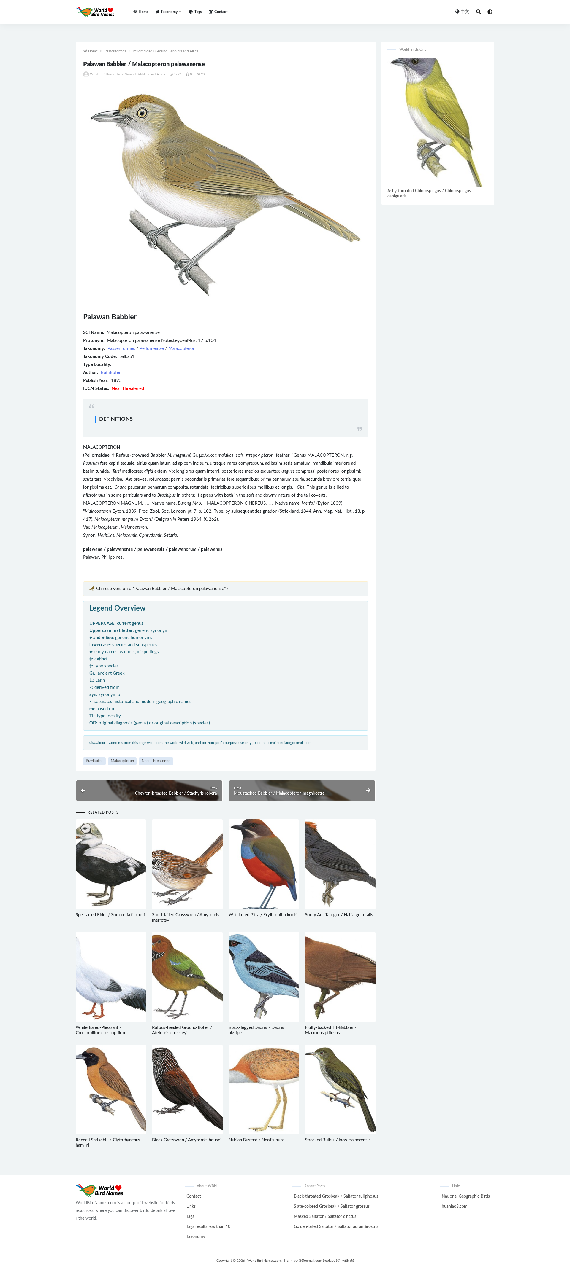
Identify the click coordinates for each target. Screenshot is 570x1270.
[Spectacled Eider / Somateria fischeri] (111, 864)
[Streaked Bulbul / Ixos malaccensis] (340, 1090)
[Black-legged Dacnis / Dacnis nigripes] (264, 977)
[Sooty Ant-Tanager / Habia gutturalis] (340, 864)
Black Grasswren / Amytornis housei (186, 1140)
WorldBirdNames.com (264, 1260)
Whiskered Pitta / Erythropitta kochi (263, 915)
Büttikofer (111, 372)
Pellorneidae (152, 348)
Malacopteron (181, 348)
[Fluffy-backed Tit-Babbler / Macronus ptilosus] (340, 977)
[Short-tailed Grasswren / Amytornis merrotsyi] (187, 864)
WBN (94, 74)
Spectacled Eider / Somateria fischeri (110, 915)
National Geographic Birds (466, 1196)
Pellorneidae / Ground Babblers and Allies (165, 51)
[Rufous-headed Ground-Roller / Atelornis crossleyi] (187, 977)
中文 (465, 12)
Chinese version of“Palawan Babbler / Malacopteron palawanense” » (162, 589)
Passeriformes (115, 51)
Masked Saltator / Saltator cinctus (325, 1217)
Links (191, 1206)
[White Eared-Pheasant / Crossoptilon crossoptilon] (111, 977)
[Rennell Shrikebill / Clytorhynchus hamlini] (111, 1090)
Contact (220, 12)
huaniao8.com (455, 1206)
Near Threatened (156, 761)
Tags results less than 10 (208, 1227)
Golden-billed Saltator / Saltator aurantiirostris (336, 1227)
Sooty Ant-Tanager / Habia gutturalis (339, 915)
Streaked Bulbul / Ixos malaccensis (337, 1140)
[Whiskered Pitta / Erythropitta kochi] (264, 864)
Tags (198, 12)
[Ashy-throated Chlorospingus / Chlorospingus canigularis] (437, 122)
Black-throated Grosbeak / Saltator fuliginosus (336, 1196)
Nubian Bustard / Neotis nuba (256, 1140)
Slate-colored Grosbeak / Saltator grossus (332, 1206)
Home (143, 12)
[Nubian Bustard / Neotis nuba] (264, 1090)
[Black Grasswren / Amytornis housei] (187, 1090)
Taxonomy (195, 1237)
